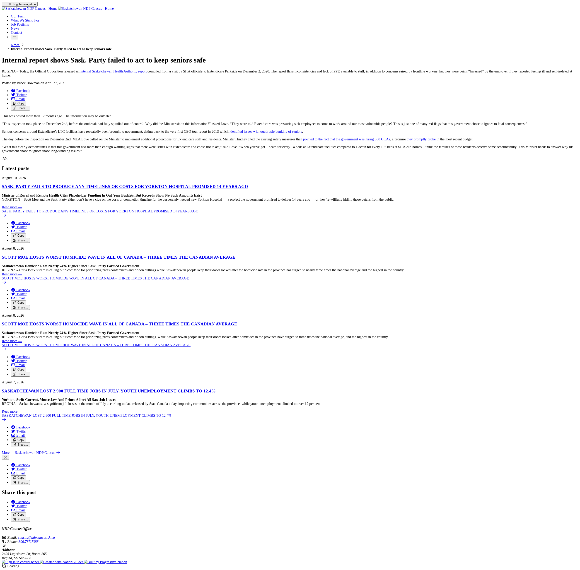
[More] (14, 37)
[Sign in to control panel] (21, 562)
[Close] (5, 457)
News (15, 45)
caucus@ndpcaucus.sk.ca (36, 537)
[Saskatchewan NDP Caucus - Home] (58, 8)
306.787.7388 (29, 542)
